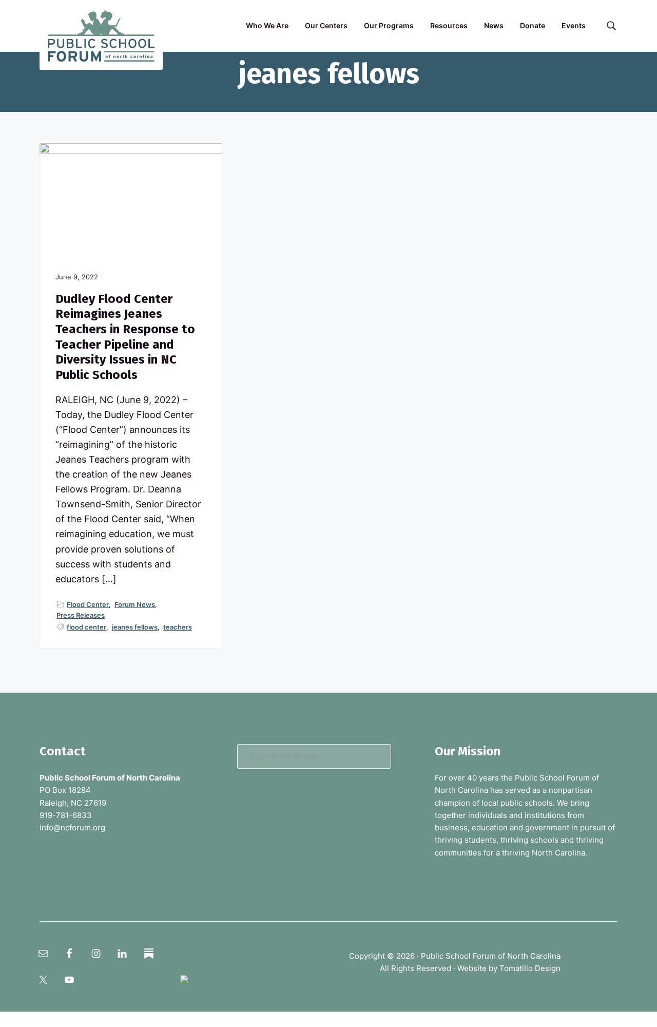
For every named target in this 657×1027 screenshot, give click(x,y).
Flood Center (88, 604)
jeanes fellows (135, 627)
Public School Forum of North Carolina (491, 956)
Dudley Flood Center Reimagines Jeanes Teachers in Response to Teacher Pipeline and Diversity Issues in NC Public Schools (125, 337)
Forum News (134, 604)
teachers (177, 627)
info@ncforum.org (72, 827)
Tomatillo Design (530, 968)
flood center (86, 627)
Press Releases (80, 615)
